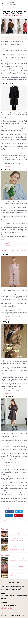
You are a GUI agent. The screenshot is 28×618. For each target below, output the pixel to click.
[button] (25, 37)
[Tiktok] (8, 608)
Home (2, 8)
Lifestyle (5, 8)
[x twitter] (11, 608)
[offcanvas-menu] (3, 4)
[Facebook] (2, 608)
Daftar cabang (7, 166)
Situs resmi (6, 165)
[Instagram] (5, 608)
